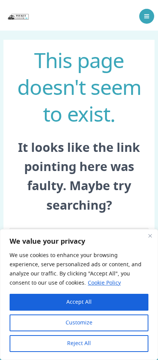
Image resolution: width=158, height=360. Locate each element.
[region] (79, 294)
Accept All (79, 302)
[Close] (150, 235)
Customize (79, 323)
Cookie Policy (104, 283)
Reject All (79, 343)
